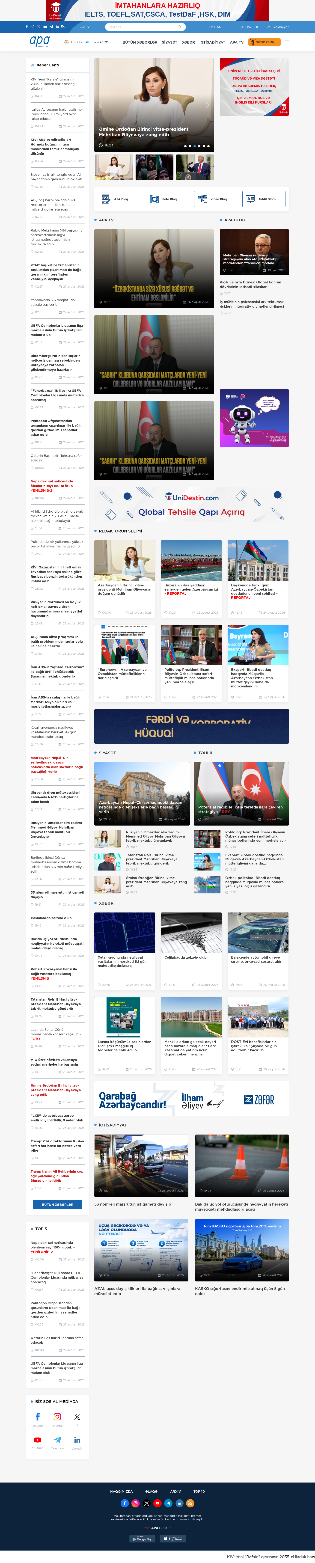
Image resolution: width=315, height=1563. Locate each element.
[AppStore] (173, 1539)
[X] (39, 27)
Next (208, 105)
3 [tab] (194, 146)
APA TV (237, 42)
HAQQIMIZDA (121, 1491)
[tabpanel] (154, 105)
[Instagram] (32, 27)
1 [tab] (185, 146)
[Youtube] (45, 27)
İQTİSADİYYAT (212, 42)
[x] (147, 1503)
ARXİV (175, 1491)
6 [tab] (208, 146)
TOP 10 (199, 1491)
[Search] (179, 27)
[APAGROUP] (157, 1528)
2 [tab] (190, 146)
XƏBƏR (188, 42)
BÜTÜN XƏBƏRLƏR (140, 42)
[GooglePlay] (142, 1539)
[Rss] (63, 27)
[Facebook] (27, 27)
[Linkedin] (57, 27)
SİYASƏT (169, 42)
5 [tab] (204, 146)
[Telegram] (51, 27)
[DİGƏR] (285, 42)
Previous (101, 105)
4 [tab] (199, 146)
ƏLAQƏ (151, 1491)
